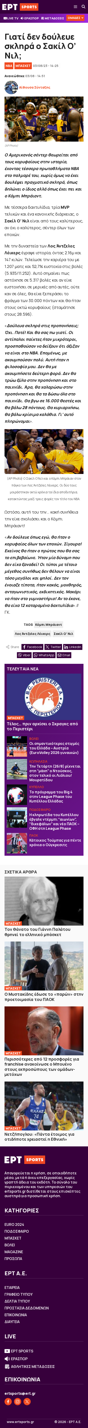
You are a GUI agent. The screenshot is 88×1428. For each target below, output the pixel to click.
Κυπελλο (36, 787)
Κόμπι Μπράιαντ (48, 624)
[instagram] (17, 1401)
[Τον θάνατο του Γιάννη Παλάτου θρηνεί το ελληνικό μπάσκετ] (44, 901)
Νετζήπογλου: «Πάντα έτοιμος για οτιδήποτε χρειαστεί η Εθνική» (39, 1136)
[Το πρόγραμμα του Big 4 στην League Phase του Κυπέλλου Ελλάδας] (17, 794)
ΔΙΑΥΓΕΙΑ (12, 1321)
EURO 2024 (14, 1224)
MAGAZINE (14, 1251)
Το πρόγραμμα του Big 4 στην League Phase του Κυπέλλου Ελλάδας (50, 796)
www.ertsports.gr (20, 1421)
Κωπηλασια (38, 761)
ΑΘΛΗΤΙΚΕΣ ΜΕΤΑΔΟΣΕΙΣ (33, 1366)
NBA (9, 66)
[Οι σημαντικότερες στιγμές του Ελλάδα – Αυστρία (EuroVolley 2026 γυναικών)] (17, 746)
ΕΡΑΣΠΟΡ (31, 18)
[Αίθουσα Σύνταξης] (11, 87)
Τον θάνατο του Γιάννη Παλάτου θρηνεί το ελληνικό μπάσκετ (37, 932)
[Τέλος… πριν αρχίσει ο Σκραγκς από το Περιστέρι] (44, 697)
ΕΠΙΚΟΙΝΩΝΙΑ (16, 1314)
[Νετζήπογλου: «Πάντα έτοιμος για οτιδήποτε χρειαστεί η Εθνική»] (44, 1106)
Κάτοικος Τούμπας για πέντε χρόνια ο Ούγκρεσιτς (55, 842)
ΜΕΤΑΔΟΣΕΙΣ (54, 18)
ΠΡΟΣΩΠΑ (13, 1258)
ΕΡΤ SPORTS (22, 1351)
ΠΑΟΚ (33, 835)
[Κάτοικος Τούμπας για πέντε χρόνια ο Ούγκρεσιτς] (17, 843)
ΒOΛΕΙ (34, 738)
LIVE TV (12, 18)
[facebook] (8, 1401)
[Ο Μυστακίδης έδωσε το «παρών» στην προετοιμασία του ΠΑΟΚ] (44, 966)
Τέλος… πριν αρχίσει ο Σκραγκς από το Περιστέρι (42, 726)
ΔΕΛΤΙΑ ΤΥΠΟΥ (17, 1301)
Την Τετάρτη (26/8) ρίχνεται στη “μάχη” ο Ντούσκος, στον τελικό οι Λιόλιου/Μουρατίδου (55, 773)
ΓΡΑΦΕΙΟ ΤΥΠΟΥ (19, 1294)
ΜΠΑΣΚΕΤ (23, 66)
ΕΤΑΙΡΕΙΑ (12, 1287)
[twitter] (27, 1401)
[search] (84, 6)
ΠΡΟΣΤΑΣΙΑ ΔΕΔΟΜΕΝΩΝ (27, 1308)
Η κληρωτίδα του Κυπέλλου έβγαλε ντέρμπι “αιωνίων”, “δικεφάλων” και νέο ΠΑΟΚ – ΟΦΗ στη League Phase (54, 821)
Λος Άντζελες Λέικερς (32, 633)
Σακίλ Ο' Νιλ (63, 633)
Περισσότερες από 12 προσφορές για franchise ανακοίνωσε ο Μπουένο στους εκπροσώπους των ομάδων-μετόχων (42, 1066)
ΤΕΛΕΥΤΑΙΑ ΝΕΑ (23, 669)
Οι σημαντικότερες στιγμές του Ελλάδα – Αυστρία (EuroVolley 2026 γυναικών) (54, 748)
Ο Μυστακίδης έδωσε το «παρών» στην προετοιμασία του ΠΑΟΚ (44, 996)
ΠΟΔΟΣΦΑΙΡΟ (40, 809)
